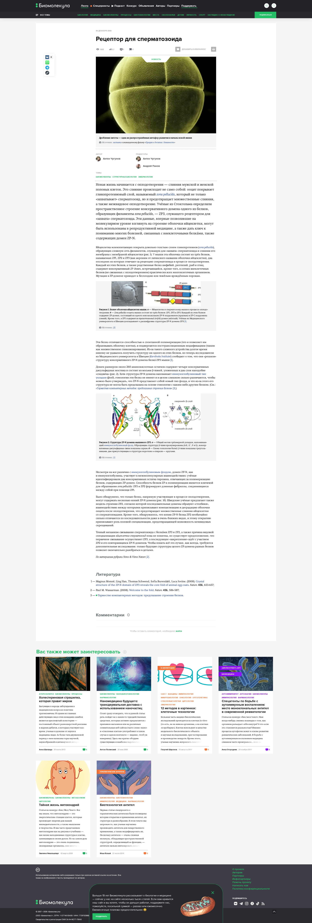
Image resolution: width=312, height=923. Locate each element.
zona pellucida (165, 194)
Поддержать (101, 916)
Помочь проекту (241, 882)
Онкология (185, 697)
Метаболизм (78, 798)
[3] (174, 388)
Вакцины (172, 694)
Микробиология (169, 697)
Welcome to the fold (141, 590)
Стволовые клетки (171, 701)
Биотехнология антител (117, 805)
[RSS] (263, 903)
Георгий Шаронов (169, 749)
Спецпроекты (101, 5)
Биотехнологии (142, 15)
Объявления (146, 5)
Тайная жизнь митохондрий (59, 805)
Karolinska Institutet (160, 356)
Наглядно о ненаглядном (221, 15)
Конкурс (132, 5)
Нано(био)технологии (127, 694)
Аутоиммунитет (230, 694)
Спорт (202, 15)
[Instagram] (246, 903)
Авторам (237, 872)
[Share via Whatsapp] (47, 62)
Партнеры (173, 5)
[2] (114, 328)
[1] (185, 321)
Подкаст (118, 5)
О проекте (238, 869)
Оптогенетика (200, 697)
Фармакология (108, 697)
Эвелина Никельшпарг (49, 853)
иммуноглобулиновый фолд (118, 445)
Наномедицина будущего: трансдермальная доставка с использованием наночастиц (121, 705)
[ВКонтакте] (235, 903)
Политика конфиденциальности (251, 888)
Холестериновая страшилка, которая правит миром (60, 699)
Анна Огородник (229, 749)
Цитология (188, 701)
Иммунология (186, 694)
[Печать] (213, 49)
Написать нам (240, 885)
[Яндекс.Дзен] (252, 903)
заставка (117, 142)
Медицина (95, 15)
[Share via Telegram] (47, 68)
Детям (180, 15)
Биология (83, 15)
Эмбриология (145, 177)
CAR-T (164, 694)
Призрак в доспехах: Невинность (160, 142)
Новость (156, 59)
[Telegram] (241, 903)
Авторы (160, 5)
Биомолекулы (110, 15)
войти (179, 631)
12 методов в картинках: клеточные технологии (178, 710)
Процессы (126, 15)
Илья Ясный (105, 853)
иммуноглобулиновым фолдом (151, 472)
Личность (191, 15)
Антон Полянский (108, 749)
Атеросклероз (46, 694)
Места (156, 15)
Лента (84, 5)
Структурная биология (124, 177)
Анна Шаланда (45, 749)
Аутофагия (245, 694)
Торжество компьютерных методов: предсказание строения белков (134, 388)
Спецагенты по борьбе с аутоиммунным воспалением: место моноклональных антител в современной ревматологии (245, 707)
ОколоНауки (168, 15)
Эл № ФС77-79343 (74, 919)
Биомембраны (46, 798)
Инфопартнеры (241, 879)
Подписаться (266, 15)
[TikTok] (257, 903)
